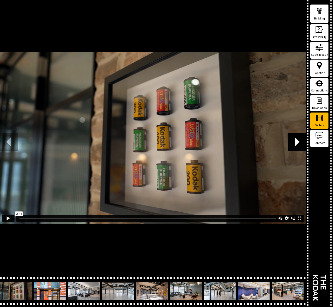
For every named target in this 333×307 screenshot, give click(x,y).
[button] (297, 142)
